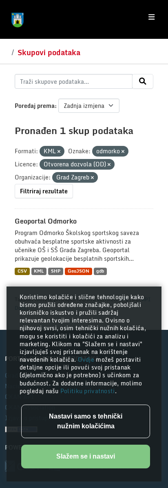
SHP (55, 271)
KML (39, 271)
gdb (100, 271)
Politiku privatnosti (87, 391)
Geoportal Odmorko (46, 221)
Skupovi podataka (49, 52)
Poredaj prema (35, 105)
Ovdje (87, 359)
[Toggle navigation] (151, 17)
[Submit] (142, 81)
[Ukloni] (58, 151)
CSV (22, 271)
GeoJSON (78, 271)
